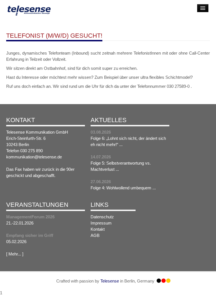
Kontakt (20, 120)
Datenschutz (102, 216)
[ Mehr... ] (14, 254)
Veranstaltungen (37, 204)
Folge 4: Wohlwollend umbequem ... (123, 187)
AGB (95, 235)
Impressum (101, 223)
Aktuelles (109, 120)
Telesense (109, 281)
